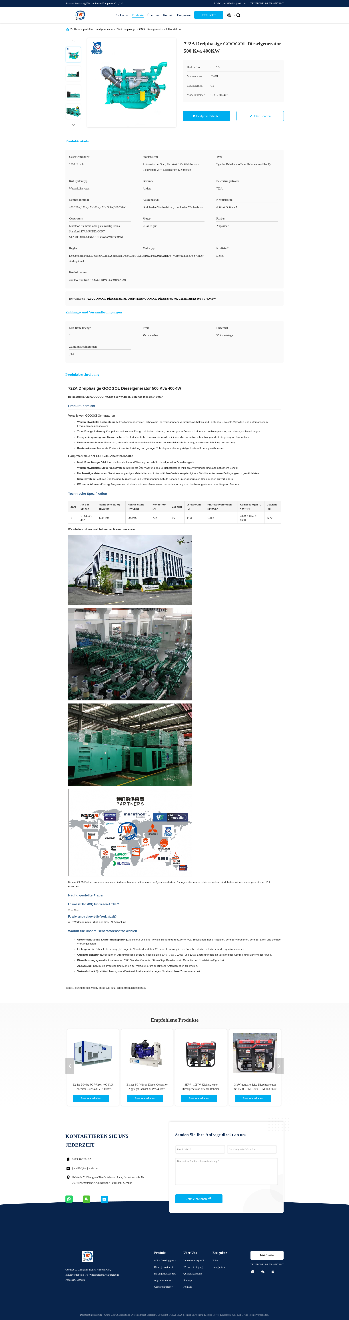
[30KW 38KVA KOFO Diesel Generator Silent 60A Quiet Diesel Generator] (255, 1053)
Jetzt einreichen (197, 1199)
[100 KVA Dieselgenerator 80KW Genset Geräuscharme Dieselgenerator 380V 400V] (201, 1053)
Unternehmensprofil (193, 1260)
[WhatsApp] (74, 1202)
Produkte (138, 15)
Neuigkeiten (218, 1267)
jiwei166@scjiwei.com (85, 1168)
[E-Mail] (108, 1202)
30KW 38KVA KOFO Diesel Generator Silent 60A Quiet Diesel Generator (255, 1089)
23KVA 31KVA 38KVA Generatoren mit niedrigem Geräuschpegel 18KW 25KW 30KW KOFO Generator (93, 1089)
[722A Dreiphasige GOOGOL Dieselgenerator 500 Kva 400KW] (131, 82)
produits (87, 29)
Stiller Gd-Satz (107, 987)
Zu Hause (121, 15)
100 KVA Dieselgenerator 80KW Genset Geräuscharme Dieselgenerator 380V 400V (201, 1089)
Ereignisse (184, 15)
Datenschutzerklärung (91, 1314)
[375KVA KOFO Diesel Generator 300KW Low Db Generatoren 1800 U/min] (147, 1053)
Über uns (153, 15)
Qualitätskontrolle (192, 1273)
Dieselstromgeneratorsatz (131, 987)
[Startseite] (80, 15)
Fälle (215, 1260)
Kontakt (168, 15)
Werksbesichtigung (193, 1267)
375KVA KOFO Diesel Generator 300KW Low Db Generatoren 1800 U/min (147, 1089)
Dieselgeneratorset (104, 29)
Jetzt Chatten (209, 15)
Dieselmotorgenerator (84, 987)
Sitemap (187, 1280)
